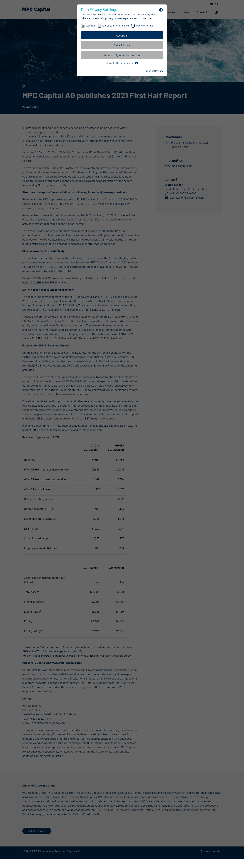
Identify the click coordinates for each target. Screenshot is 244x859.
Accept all (122, 35)
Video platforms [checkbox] (144, 25)
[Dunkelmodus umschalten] (161, 9)
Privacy (159, 70)
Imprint (150, 70)
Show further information (120, 62)
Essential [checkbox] (90, 25)
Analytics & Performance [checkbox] (115, 25)
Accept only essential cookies (122, 55)
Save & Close (122, 45)
